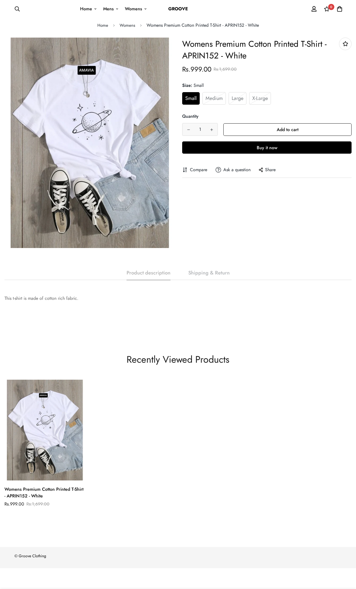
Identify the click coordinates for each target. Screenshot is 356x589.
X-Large (260, 98)
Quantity (190, 116)
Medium (214, 98)
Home (86, 9)
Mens (108, 9)
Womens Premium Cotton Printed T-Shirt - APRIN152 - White (43, 492)
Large (237, 98)
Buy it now (267, 147)
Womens (133, 9)
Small (191, 98)
